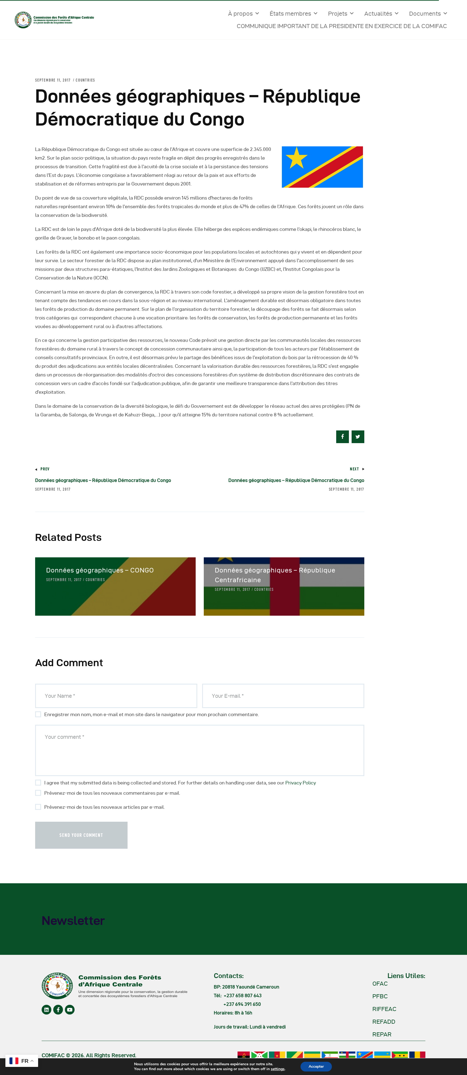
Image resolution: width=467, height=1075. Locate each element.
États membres (290, 13)
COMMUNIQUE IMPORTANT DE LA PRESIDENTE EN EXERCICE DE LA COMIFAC (342, 26)
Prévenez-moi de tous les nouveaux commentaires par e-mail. (112, 793)
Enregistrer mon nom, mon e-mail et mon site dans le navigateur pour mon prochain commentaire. (151, 714)
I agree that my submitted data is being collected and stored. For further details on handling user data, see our (180, 782)
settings (278, 1069)
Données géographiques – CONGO (100, 570)
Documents (425, 13)
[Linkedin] (46, 1010)
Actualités (378, 13)
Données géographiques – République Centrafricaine (275, 575)
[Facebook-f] (58, 1010)
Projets (337, 13)
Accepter (316, 1066)
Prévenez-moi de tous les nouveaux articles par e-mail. (104, 807)
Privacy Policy (300, 782)
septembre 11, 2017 (64, 579)
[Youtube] (70, 1010)
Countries (85, 80)
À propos (240, 13)
